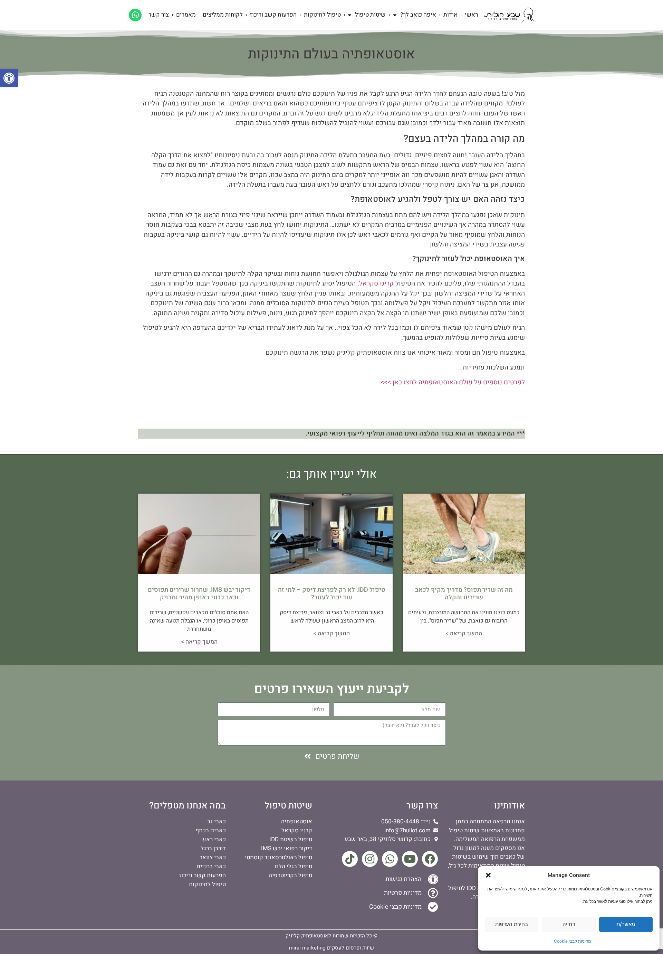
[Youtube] (410, 859)
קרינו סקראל (376, 283)
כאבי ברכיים (211, 866)
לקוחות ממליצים (223, 14)
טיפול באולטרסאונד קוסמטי (278, 857)
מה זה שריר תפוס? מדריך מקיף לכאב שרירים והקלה (464, 593)
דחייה (569, 924)
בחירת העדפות (511, 924)
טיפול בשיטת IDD (290, 839)
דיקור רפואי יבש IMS (286, 848)
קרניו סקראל (296, 830)
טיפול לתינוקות (322, 14)
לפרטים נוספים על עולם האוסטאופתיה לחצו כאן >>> (453, 382)
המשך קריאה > (463, 633)
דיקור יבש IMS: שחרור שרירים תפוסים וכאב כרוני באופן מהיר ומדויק (199, 593)
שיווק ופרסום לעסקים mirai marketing (331, 948)
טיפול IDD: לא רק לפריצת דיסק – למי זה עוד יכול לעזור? (331, 593)
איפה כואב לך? (418, 14)
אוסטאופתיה (296, 821)
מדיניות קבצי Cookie (572, 941)
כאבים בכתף (210, 830)
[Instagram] (370, 859)
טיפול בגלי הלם (293, 866)
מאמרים (186, 14)
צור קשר (158, 14)
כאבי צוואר (213, 857)
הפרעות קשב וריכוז (273, 14)
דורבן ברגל (213, 848)
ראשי (471, 14)
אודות (450, 14)
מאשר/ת (625, 924)
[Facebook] (430, 859)
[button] (9, 78)
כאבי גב (216, 821)
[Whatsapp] (135, 15)
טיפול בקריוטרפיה (290, 875)
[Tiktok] (350, 859)
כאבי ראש (213, 839)
